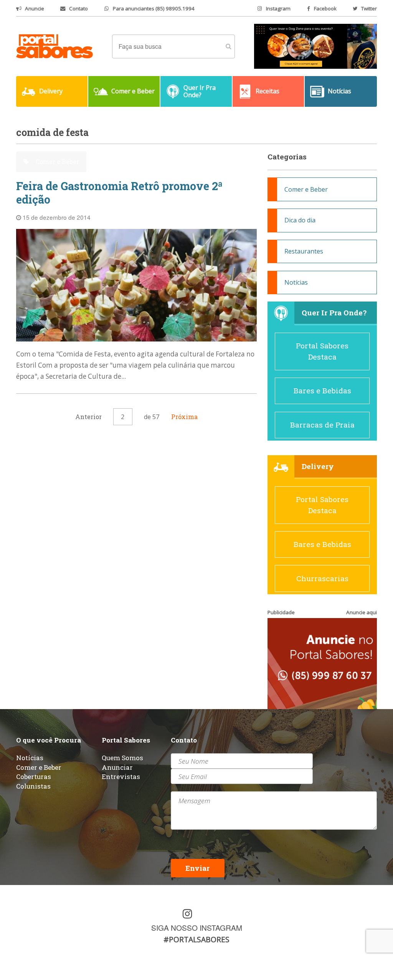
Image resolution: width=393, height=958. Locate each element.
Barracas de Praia (322, 424)
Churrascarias (322, 578)
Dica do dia (299, 220)
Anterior (88, 417)
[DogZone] (315, 45)
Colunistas (33, 786)
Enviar (197, 868)
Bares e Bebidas (322, 390)
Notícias (296, 282)
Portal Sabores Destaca (322, 351)
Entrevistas (121, 776)
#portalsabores (196, 939)
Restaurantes (303, 251)
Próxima (184, 417)
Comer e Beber (56, 161)
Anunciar (117, 767)
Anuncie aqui (361, 612)
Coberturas (33, 776)
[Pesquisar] (228, 46)
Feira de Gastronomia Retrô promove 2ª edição (119, 192)
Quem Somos (122, 757)
